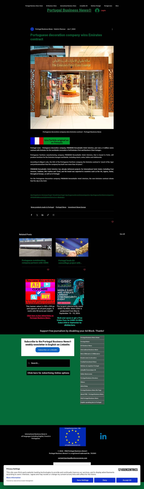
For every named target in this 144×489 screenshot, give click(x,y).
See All (122, 234)
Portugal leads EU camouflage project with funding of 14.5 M (69, 261)
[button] (68, 6)
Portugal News (61, 207)
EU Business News (86, 346)
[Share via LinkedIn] (42, 215)
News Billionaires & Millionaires (90, 354)
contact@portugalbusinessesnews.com (72, 458)
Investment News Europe (77, 207)
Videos (83, 382)
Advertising (84, 386)
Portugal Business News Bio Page (91, 390)
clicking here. (69, 325)
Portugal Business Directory (89, 378)
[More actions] (112, 29)
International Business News (89, 350)
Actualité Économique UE (88, 370)
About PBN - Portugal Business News (92, 394)
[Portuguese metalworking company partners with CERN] (35, 247)
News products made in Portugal (42, 207)
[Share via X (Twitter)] (37, 215)
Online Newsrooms (86, 374)
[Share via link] (48, 215)
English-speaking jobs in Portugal (91, 402)
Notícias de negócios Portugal (90, 366)
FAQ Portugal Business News (89, 398)
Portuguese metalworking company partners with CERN (35, 261)
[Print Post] (53, 215)
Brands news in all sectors (89, 358)
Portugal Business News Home (90, 337)
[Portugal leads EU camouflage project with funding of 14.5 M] (72, 247)
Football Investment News (89, 362)
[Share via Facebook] (31, 215)
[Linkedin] (103, 437)
